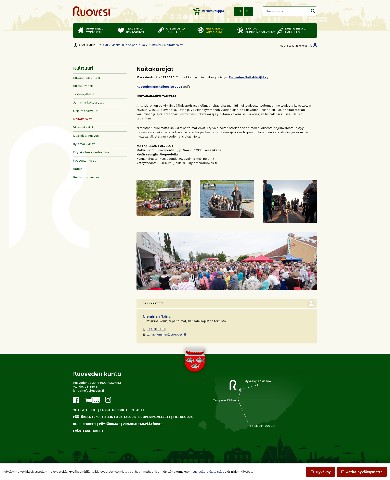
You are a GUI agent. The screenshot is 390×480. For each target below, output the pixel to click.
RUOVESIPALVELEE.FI (154, 417)
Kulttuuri (154, 45)
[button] (313, 11)
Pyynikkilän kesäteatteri (91, 152)
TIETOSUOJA (183, 417)
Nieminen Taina (156, 316)
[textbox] (286, 11)
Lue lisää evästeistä (207, 471)
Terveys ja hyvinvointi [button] (135, 30)
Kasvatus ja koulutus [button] (175, 30)
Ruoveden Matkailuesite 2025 (159, 87)
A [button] (311, 45)
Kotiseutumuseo (84, 160)
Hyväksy (320, 472)
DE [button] (248, 11)
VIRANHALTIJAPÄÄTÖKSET (143, 424)
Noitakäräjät (173, 45)
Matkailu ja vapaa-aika (128, 45)
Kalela (78, 169)
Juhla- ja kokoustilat (88, 102)
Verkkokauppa (213, 11)
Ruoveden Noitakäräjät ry (248, 77)
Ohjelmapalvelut (85, 111)
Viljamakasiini (83, 127)
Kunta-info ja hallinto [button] (296, 30)
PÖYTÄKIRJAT (109, 424)
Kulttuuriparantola (86, 78)
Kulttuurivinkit (83, 86)
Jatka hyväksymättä (361, 472)
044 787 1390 (154, 329)
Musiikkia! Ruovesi (86, 136)
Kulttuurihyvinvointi (87, 177)
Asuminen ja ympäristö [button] (95, 30)
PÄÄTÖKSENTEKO (86, 417)
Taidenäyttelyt (83, 94)
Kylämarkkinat (84, 144)
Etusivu (103, 45)
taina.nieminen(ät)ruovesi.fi (164, 334)
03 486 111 (92, 386)
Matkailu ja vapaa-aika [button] (215, 30)
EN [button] (238, 11)
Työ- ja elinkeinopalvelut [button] (259, 30)
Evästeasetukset (88, 431)
